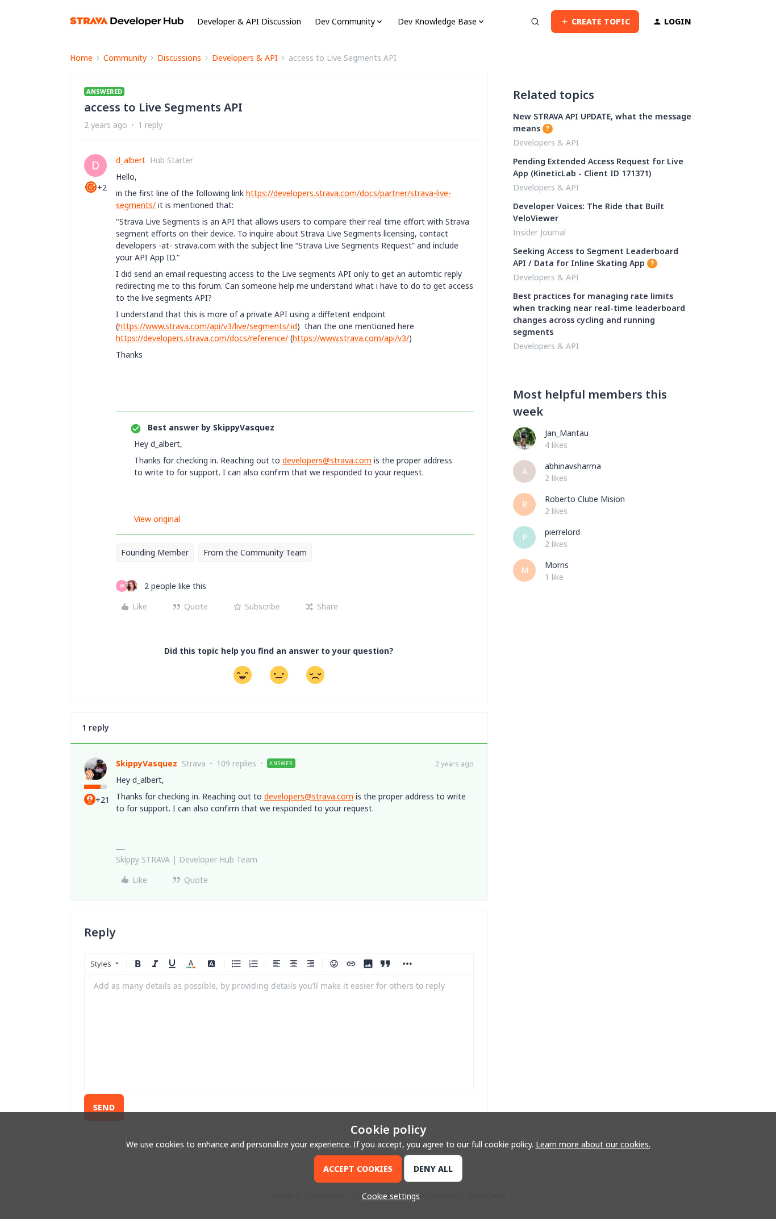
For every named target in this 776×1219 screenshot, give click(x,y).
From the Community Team (255, 552)
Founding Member (155, 552)
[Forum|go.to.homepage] (126, 21)
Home (81, 57)
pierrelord (562, 531)
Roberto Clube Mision (585, 499)
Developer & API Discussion (249, 21)
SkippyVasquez (146, 763)
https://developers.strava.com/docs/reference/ (202, 338)
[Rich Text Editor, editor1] (279, 1032)
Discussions (179, 57)
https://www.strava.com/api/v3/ (351, 338)
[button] (595, 21)
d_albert (130, 160)
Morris (557, 564)
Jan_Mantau (567, 433)
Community (125, 57)
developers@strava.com (327, 460)
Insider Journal (539, 232)
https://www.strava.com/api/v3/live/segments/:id (207, 326)
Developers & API (245, 57)
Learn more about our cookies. (593, 1144)
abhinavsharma (573, 466)
